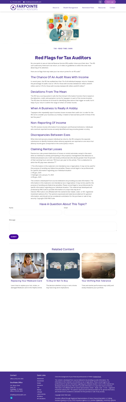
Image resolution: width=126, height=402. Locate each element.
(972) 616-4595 (18, 379)
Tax (38, 387)
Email (66, 208)
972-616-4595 (16, 2)
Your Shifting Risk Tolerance (96, 281)
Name (11, 208)
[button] (56, 8)
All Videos (40, 396)
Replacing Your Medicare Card (26, 281)
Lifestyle (39, 392)
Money (39, 390)
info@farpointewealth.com (33, 2)
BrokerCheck (97, 377)
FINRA (98, 400)
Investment (40, 381)
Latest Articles (41, 394)
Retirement (40, 378)
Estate (39, 383)
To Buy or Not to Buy (57, 281)
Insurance (40, 385)
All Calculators (41, 398)
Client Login (110, 2)
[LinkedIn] (100, 2)
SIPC (101, 400)
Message (12, 220)
